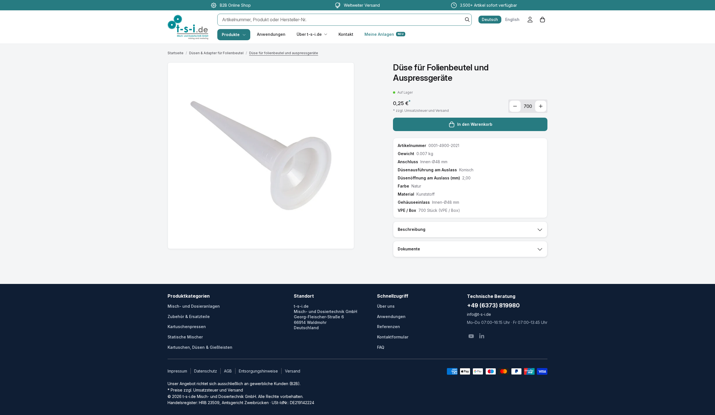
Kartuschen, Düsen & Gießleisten (200, 347)
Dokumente (409, 248)
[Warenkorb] (542, 20)
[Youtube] (471, 336)
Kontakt (346, 34)
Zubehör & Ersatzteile (189, 316)
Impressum (177, 371)
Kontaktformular (392, 337)
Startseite (175, 53)
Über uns (386, 306)
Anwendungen (271, 34)
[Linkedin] (482, 336)
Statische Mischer (185, 337)
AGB (228, 371)
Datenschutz (205, 371)
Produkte (231, 34)
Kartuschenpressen (187, 326)
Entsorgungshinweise (258, 371)
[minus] (515, 106)
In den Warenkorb (474, 124)
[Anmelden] (530, 20)
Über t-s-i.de (309, 34)
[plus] (540, 106)
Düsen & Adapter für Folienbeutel (216, 53)
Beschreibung (411, 229)
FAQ (380, 347)
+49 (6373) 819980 (493, 305)
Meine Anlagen (384, 34)
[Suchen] (467, 19)
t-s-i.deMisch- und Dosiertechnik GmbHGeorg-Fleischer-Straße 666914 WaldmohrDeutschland (325, 317)
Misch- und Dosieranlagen (194, 306)
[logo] (188, 21)
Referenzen (388, 326)
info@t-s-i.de (479, 314)
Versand (292, 371)
